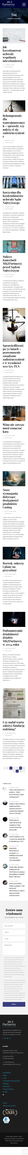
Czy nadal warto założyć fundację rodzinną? (14, 725)
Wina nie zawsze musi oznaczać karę (13, 428)
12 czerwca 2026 (13, 865)
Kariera (5, 1103)
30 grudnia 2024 (10, 733)
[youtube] (7, 1038)
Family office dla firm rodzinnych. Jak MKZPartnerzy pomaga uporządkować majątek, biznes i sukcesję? (17, 872)
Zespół (5, 1075)
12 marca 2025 (9, 274)
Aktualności (9, 67)
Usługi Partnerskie (8, 1089)
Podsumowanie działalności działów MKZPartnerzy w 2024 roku (13, 637)
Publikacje (8, 437)
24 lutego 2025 (10, 435)
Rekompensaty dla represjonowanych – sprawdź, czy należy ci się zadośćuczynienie (14, 126)
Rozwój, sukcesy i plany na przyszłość (13, 566)
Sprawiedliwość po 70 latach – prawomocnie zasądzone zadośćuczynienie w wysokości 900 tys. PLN (13, 356)
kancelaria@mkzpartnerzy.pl (12, 1064)
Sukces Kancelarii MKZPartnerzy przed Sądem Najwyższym (12, 263)
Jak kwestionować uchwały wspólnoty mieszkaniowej (12, 54)
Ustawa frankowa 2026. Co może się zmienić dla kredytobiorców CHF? (17, 839)
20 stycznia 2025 (10, 511)
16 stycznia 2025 (10, 574)
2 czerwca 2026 (13, 881)
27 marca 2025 (9, 65)
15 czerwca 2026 (14, 846)
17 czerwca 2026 (13, 834)
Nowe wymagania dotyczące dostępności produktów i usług (10, 498)
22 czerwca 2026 (14, 801)
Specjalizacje (7, 1073)
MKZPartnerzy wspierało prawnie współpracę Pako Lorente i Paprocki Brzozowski (15, 825)
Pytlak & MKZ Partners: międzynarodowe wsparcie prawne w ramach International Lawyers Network (17, 808)
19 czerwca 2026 (13, 818)
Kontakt (5, 1092)
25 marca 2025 (9, 140)
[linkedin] (5, 1038)
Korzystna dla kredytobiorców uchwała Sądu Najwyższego (13, 197)
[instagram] (9, 1038)
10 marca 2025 (9, 370)
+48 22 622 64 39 (9, 1062)
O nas (4, 1078)
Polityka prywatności (9, 1106)
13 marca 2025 (9, 207)
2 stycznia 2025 (10, 648)
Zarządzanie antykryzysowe (11, 1081)
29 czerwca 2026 (14, 787)
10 (20, 771)
